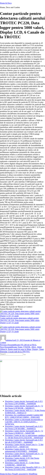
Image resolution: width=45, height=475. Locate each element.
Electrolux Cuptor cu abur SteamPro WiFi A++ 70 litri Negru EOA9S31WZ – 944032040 (25, 468)
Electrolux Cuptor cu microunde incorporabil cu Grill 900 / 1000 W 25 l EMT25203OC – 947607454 (24, 421)
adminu (9, 340)
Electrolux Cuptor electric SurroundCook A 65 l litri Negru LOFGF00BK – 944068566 (24, 402)
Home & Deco (6, 3)
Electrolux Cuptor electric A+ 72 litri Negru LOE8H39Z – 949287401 (22, 464)
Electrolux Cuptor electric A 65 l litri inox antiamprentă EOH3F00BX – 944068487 (21, 450)
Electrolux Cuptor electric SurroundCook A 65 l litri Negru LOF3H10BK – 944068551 (24, 427)
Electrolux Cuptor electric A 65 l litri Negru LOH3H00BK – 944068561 (22, 459)
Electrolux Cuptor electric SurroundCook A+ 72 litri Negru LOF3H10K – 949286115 (24, 407)
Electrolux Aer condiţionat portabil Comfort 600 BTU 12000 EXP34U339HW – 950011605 (24, 416)
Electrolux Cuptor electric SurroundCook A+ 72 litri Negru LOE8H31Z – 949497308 (24, 432)
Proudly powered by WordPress (24, 474)
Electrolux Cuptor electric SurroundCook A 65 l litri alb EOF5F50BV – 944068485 (24, 441)
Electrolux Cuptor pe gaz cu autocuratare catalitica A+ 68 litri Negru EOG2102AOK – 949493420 (25, 436)
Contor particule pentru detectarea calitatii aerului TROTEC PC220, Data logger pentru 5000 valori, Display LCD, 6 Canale (20, 320)
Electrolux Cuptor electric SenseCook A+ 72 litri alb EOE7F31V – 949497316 (24, 445)
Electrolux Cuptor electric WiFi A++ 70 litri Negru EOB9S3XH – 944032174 (25, 411)
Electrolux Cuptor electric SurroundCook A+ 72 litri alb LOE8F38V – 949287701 (24, 455)
